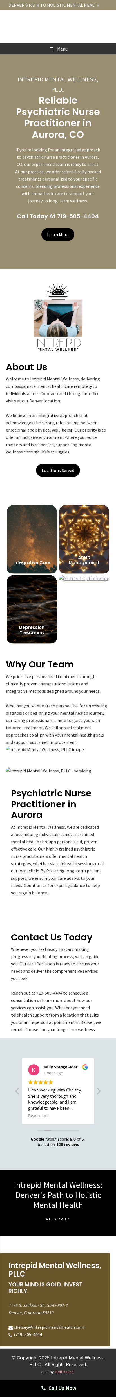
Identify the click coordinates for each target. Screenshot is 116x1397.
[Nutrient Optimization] (84, 579)
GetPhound (64, 1372)
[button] (98, 1092)
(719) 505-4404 (27, 1334)
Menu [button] (62, 49)
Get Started (58, 1219)
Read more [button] (38, 1115)
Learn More (58, 234)
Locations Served (58, 470)
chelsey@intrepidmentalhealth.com (49, 1327)
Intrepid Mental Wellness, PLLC (58, 23)
